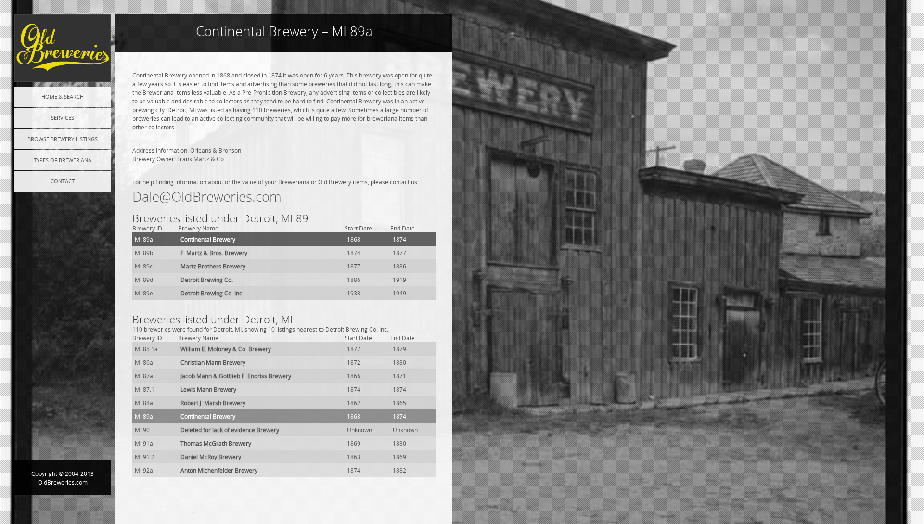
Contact (63, 181)
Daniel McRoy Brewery (210, 456)
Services (62, 117)
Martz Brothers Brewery (212, 266)
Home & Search (62, 96)
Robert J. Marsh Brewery (212, 403)
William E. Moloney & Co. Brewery (225, 349)
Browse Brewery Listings (62, 138)
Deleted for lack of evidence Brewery (229, 430)
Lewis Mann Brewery (208, 389)
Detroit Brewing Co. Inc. (212, 293)
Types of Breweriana (62, 160)
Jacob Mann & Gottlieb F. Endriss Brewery (235, 376)
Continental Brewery (207, 239)
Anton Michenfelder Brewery (218, 470)
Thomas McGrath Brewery (215, 443)
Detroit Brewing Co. (206, 279)
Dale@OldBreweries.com (207, 196)
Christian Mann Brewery (212, 362)
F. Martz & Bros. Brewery (213, 252)
